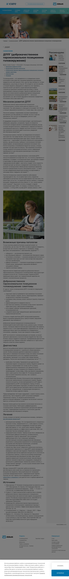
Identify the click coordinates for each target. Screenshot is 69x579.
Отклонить (60, 565)
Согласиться (60, 573)
